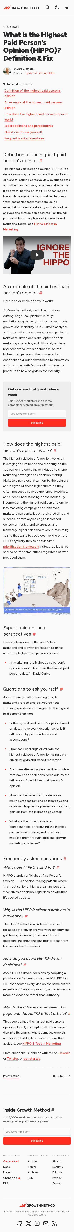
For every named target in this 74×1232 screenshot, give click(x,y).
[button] (37, 255)
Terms (56, 1183)
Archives (33, 1172)
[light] (57, 7)
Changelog (10, 1178)
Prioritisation (11, 1076)
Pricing (7, 1172)
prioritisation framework (21, 546)
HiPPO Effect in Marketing (41, 1043)
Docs (6, 1167)
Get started (11, 1161)
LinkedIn (64, 1053)
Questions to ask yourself (23, 132)
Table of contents (19, 84)
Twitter (12, 1058)
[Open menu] (66, 7)
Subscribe (37, 422)
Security (57, 1167)
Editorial (57, 1172)
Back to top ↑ (62, 1076)
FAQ (5, 1183)
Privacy (56, 1178)
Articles (32, 1161)
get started (31, 1058)
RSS (30, 1178)
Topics (32, 1167)
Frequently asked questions (24, 138)
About (56, 1161)
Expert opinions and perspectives (28, 126)
